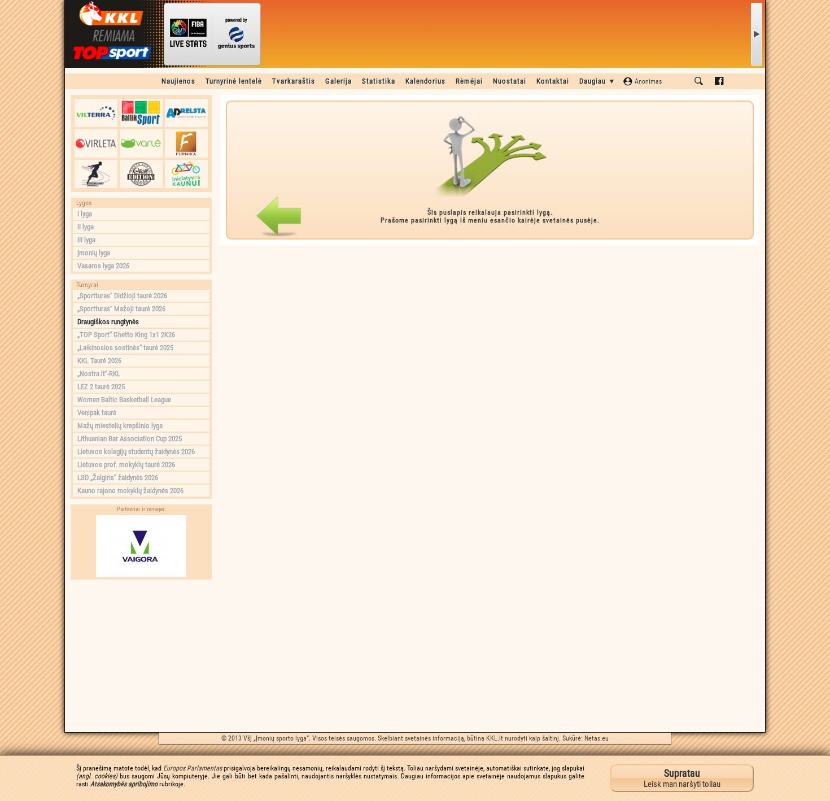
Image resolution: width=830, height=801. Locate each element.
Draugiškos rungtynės (108, 321)
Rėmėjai (469, 81)
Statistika (378, 81)
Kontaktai (552, 81)
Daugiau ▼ (597, 81)
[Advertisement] (141, 655)
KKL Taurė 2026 (99, 360)
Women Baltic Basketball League (124, 399)
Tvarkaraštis (293, 81)
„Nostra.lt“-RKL (98, 373)
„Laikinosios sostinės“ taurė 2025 (125, 347)
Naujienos (178, 81)
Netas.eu (596, 738)
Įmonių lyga (93, 253)
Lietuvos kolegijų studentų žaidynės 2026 (136, 451)
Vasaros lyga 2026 (103, 266)
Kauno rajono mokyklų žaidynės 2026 (130, 490)
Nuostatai (509, 81)
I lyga (84, 214)
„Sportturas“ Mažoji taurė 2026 (121, 308)
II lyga (85, 227)
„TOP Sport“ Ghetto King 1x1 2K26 (126, 334)
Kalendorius (425, 81)
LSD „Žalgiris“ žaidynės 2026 (117, 477)
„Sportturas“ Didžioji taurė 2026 (122, 295)
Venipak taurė (96, 412)
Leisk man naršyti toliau (682, 778)
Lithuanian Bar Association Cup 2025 (129, 438)
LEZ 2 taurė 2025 (101, 386)
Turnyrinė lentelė (234, 81)
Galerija (338, 81)
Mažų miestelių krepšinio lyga (120, 425)
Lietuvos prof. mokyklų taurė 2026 (126, 464)
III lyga (86, 240)
